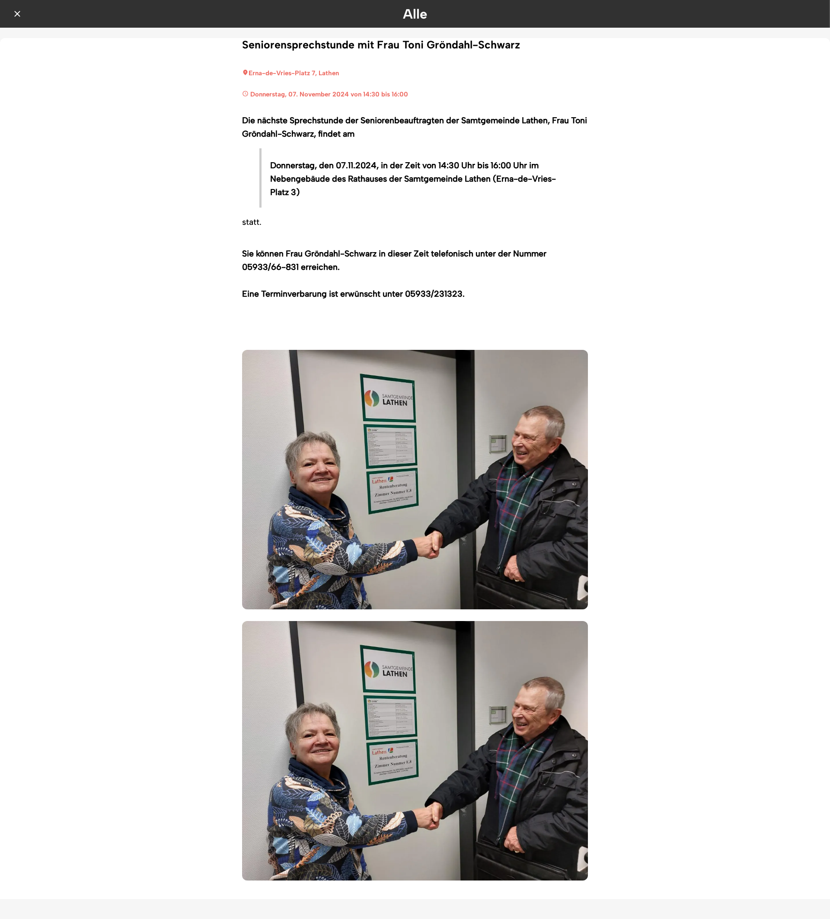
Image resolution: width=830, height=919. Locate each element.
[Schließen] (17, 14)
